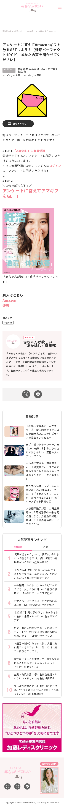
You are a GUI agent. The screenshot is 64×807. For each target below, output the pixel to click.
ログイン (55, 165)
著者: (39, 70)
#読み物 (8, 322)
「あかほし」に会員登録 (29, 151)
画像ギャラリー (21, 123)
